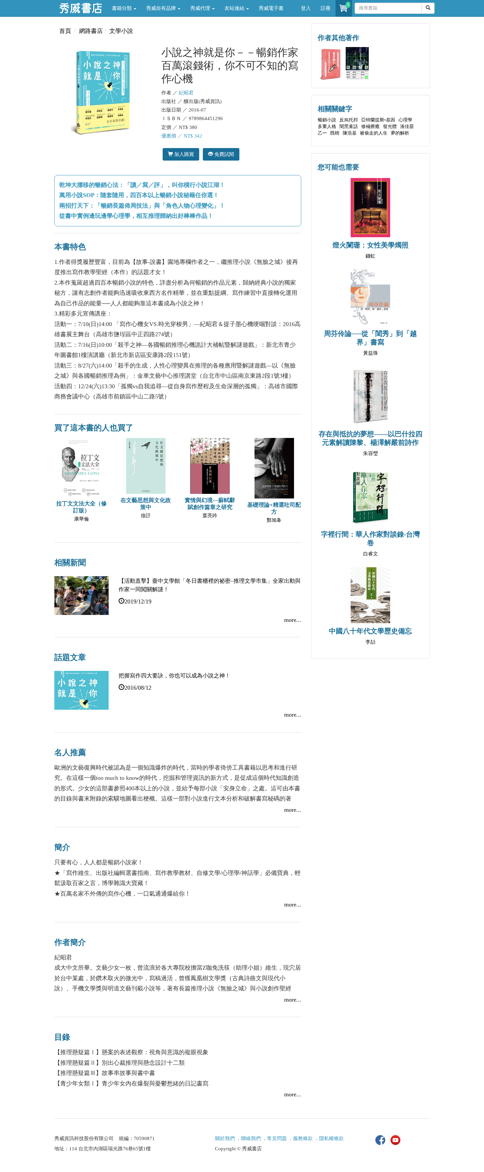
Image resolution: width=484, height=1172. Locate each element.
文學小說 (121, 31)
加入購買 (183, 154)
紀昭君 (186, 92)
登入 (306, 8)
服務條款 (303, 1138)
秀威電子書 (271, 8)
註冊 (326, 8)
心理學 (405, 119)
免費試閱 (223, 154)
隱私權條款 (331, 1138)
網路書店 (91, 31)
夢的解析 (400, 133)
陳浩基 (350, 133)
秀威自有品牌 (161, 8)
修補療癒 (370, 126)
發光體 (390, 126)
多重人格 (327, 126)
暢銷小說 (327, 119)
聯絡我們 (251, 1138)
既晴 (334, 133)
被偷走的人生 (374, 133)
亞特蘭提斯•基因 (378, 119)
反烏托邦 (348, 119)
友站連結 (235, 8)
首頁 (65, 31)
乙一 (322, 133)
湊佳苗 (407, 126)
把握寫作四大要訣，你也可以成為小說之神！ (174, 676)
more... (292, 620)
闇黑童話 (348, 126)
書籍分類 (122, 8)
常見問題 (277, 1138)
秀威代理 (200, 8)
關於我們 (225, 1138)
